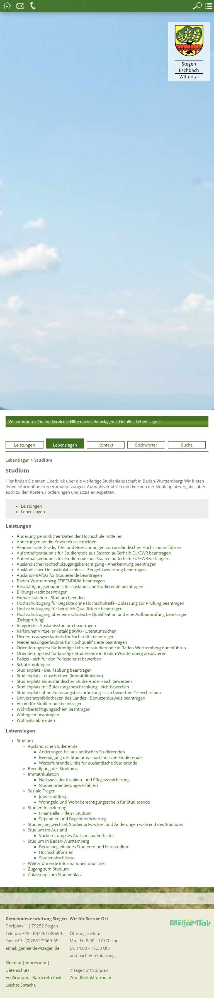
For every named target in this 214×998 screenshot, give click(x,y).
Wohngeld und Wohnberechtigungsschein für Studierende (94, 802)
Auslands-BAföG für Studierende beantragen (59, 575)
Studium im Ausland (47, 830)
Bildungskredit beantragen (42, 592)
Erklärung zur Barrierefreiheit (34, 977)
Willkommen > (22, 421)
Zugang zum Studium (48, 869)
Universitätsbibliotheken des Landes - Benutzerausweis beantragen (81, 698)
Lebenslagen (65, 445)
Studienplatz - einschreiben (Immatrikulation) (60, 675)
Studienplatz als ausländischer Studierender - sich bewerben (74, 681)
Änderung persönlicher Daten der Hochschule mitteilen (69, 536)
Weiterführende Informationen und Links (67, 863)
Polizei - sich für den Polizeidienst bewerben (59, 659)
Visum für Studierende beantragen (49, 703)
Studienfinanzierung (47, 807)
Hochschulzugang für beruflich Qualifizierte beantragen (70, 608)
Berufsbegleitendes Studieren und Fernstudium (84, 846)
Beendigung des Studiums (53, 768)
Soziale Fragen (41, 791)
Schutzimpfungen (33, 664)
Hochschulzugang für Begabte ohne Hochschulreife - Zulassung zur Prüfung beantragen (100, 603)
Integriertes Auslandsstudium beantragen (56, 625)
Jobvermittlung (53, 796)
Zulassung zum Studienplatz (55, 874)
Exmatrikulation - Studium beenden (51, 597)
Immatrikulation (43, 774)
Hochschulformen (56, 852)
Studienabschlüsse (56, 857)
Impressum (35, 962)
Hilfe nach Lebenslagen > (94, 421)
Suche (187, 445)
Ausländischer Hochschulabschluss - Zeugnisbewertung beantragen (81, 569)
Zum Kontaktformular (90, 977)
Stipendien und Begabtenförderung (72, 818)
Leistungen (24, 445)
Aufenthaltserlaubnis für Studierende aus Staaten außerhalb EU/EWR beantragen (94, 553)
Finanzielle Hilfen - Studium (65, 813)
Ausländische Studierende (52, 746)
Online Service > (53, 421)
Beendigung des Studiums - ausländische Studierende (90, 757)
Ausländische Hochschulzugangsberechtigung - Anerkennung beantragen (86, 564)
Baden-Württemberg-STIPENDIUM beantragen (61, 581)
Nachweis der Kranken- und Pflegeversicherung (84, 779)
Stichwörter (146, 445)
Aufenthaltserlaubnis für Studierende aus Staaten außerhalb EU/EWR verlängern (93, 558)
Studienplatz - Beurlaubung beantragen (54, 670)
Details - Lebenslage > (140, 421)
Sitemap (13, 962)
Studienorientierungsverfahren (68, 785)
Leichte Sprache (21, 985)
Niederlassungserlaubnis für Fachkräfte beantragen (66, 636)
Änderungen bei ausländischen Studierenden (82, 751)
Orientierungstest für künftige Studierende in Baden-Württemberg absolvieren (91, 653)
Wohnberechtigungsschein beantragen (53, 709)
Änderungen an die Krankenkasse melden (56, 541)
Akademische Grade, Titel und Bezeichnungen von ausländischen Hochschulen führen (99, 547)
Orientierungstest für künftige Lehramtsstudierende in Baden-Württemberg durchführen (101, 647)
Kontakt (105, 445)
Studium (25, 740)
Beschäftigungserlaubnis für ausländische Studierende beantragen (80, 586)
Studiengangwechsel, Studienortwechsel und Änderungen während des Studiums (105, 824)
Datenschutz (17, 970)
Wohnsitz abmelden (36, 720)
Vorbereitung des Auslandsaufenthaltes (76, 835)
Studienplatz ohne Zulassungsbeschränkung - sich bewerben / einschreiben (89, 692)
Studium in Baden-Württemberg (58, 841)
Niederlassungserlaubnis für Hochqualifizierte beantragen (72, 642)
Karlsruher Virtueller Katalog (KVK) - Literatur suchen (66, 631)
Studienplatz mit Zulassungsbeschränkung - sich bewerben (73, 687)
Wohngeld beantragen (38, 714)
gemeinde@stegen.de (38, 948)
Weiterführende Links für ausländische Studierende (88, 763)
